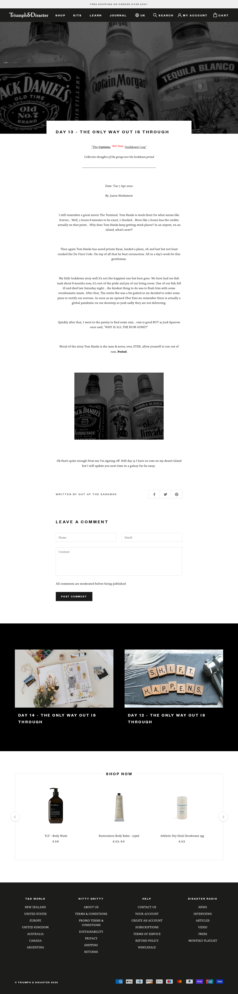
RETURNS (91, 952)
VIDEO (202, 927)
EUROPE (35, 920)
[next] (223, 817)
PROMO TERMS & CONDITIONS (91, 922)
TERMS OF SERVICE (147, 934)
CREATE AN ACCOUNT (147, 920)
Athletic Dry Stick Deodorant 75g (182, 836)
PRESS (202, 934)
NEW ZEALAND (35, 907)
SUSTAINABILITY (91, 931)
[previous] (15, 817)
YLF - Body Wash (56, 836)
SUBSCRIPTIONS (147, 927)
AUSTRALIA (35, 934)
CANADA (35, 940)
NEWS (202, 907)
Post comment (74, 596)
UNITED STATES (35, 914)
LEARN (96, 15)
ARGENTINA (35, 947)
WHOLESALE (147, 947)
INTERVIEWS (203, 914)
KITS (77, 15)
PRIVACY (91, 938)
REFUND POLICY (147, 940)
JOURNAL (118, 15)
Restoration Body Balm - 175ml (119, 836)
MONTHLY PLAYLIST (202, 940)
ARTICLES (203, 920)
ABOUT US (91, 907)
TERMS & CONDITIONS (91, 914)
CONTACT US (147, 907)
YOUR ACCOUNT (147, 914)
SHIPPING (91, 945)
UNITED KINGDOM (35, 927)
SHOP (60, 15)
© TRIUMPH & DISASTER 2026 (36, 982)
